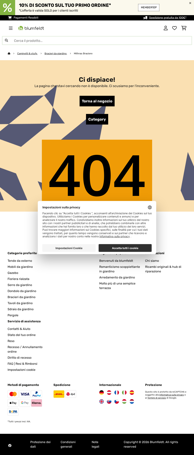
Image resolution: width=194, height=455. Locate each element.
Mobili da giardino (20, 267)
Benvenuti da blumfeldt (116, 261)
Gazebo (13, 273)
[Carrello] (183, 28)
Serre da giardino (20, 285)
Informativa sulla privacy (171, 394)
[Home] (12, 53)
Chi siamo (152, 261)
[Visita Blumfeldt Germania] (101, 392)
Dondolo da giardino (22, 291)
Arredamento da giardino (117, 277)
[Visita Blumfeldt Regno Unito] (101, 401)
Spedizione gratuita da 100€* (167, 17)
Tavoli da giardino (20, 303)
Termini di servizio (156, 398)
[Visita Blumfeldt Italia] (124, 392)
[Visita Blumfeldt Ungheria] (124, 401)
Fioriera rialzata (18, 279)
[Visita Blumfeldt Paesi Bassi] (132, 401)
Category (97, 119)
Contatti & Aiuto (19, 329)
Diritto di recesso (19, 357)
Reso (11, 341)
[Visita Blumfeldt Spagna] (132, 392)
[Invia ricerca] (6, 40)
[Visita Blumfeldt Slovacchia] (109, 401)
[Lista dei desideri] (174, 28)
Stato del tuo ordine (22, 335)
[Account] (166, 28)
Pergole (13, 315)
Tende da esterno (20, 261)
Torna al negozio (97, 101)
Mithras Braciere (83, 53)
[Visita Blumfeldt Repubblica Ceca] (116, 401)
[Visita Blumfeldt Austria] (109, 392)
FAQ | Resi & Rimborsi (22, 363)
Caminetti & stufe (27, 53)
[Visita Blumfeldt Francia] (116, 392)
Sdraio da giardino (21, 309)
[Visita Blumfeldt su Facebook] (10, 445)
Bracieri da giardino (56, 53)
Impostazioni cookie (21, 370)
